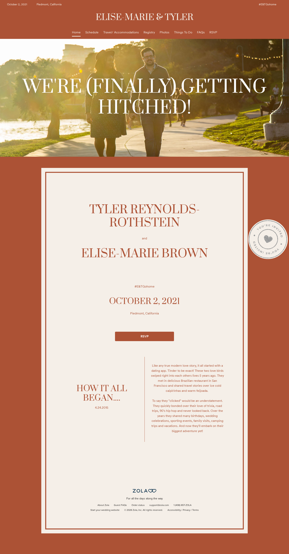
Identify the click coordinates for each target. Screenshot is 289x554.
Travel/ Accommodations (121, 32)
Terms (195, 510)
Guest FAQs (120, 505)
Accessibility (174, 510)
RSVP (213, 32)
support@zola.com (159, 505)
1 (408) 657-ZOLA (182, 505)
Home (76, 32)
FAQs (201, 32)
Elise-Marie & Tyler (144, 17)
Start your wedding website (105, 510)
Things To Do (183, 32)
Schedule (91, 32)
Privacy (186, 510)
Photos (164, 32)
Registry (149, 32)
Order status (138, 505)
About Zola (103, 505)
